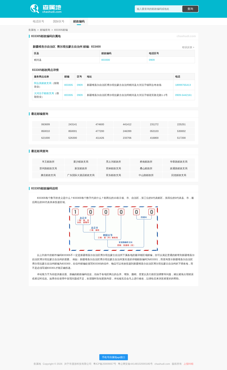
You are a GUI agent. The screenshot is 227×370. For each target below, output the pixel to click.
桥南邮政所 (146, 161)
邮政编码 (79, 21)
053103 (154, 131)
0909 (152, 59)
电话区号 (38, 21)
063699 (45, 124)
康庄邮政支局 (48, 175)
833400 (96, 46)
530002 (181, 131)
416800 (154, 137)
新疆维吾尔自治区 (44, 46)
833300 (105, 59)
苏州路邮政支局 (48, 168)
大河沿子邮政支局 (44, 93)
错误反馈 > (188, 47)
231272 (154, 124)
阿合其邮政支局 (42, 83)
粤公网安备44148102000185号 (135, 363)
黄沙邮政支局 (80, 161)
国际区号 (58, 21)
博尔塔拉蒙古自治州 (69, 46)
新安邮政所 (81, 168)
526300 (72, 137)
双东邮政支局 (113, 175)
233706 (127, 137)
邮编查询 (45, 29)
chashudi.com (186, 36)
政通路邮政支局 (178, 168)
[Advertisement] (113, 314)
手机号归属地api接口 (113, 357)
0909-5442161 (183, 95)
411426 (100, 137)
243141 (72, 124)
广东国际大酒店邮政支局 (81, 175)
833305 (68, 84)
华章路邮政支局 (178, 161)
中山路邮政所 (146, 175)
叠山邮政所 (146, 168)
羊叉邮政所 (48, 161)
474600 (100, 124)
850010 (45, 131)
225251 (181, 124)
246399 (127, 131)
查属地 (32, 29)
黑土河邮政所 (113, 161)
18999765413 (183, 84)
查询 (190, 8)
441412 (127, 124)
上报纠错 (188, 363)
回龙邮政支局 (178, 175)
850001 (72, 131)
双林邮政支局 (113, 168)
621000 (45, 137)
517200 (181, 137)
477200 (100, 131)
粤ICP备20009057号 (104, 363)
